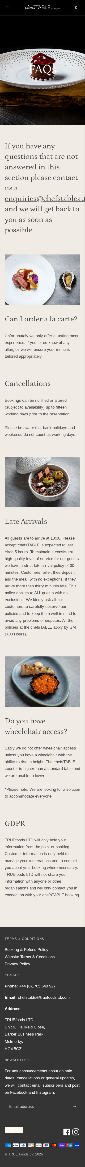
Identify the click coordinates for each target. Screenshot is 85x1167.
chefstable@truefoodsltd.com (44, 997)
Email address (20, 1102)
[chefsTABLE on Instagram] (75, 1134)
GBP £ (12, 1130)
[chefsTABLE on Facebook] (66, 1134)
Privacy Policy (17, 964)
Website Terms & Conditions (30, 957)
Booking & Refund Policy (26, 949)
